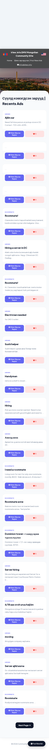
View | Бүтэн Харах (15, 134)
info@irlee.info (25, 65)
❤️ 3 (34, 328)
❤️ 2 (34, 518)
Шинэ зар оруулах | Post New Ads (28, 60)
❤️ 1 (34, 389)
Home (9, 60)
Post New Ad (37, 744)
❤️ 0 (34, 134)
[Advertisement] (24, 24)
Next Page (24, 725)
